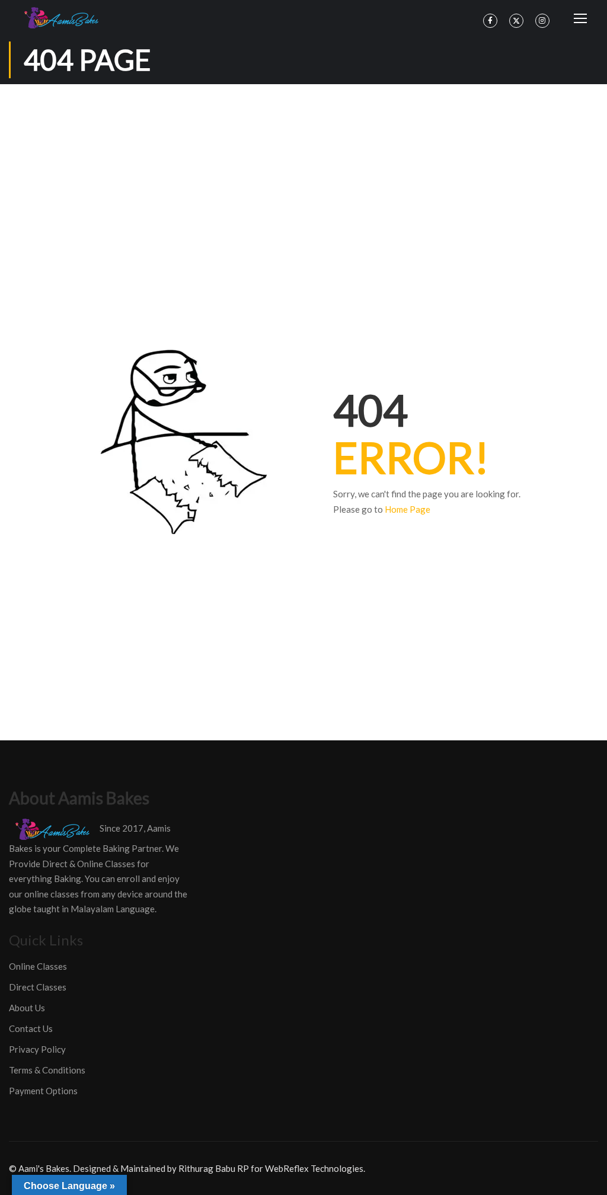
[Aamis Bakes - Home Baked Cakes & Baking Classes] (63, 18)
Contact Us (31, 1028)
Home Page (407, 509)
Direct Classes (37, 987)
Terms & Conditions (47, 1070)
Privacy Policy (37, 1049)
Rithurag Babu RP (213, 1168)
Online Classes (38, 966)
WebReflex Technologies (314, 1168)
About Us (27, 1007)
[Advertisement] (303, 173)
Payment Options (43, 1090)
